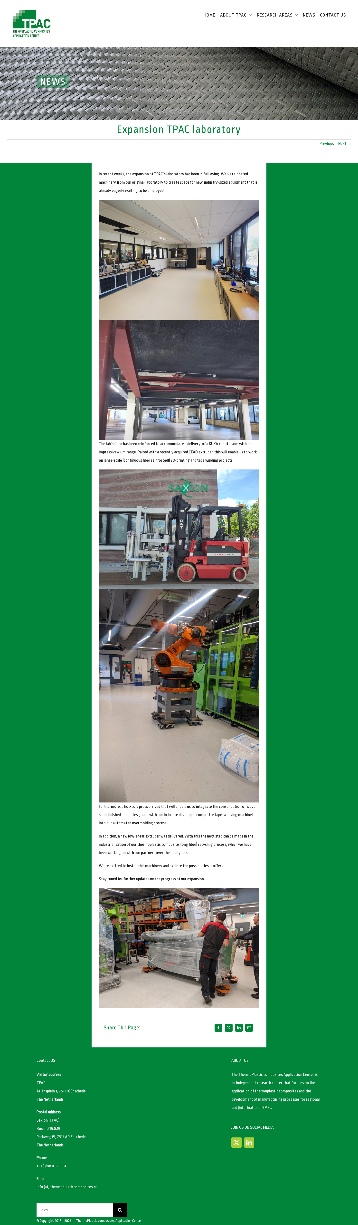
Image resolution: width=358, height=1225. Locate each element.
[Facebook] (218, 1028)
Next (342, 143)
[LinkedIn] (239, 1028)
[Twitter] (236, 1142)
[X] (229, 1028)
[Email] (249, 1028)
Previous (327, 143)
